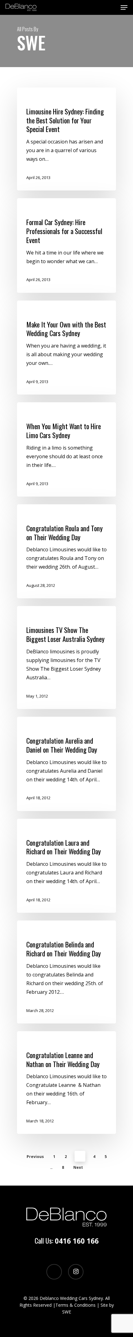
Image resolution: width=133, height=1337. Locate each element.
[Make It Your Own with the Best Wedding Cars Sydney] (66, 348)
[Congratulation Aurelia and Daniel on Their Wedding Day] (66, 764)
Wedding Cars (38, 311)
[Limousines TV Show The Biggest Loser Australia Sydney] (66, 657)
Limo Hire (34, 413)
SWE (66, 1312)
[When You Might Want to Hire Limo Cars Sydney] (66, 449)
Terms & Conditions (75, 1305)
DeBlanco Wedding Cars (47, 515)
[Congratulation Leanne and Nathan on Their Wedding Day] (66, 1082)
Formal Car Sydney (42, 208)
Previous (35, 1156)
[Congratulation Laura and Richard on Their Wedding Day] (66, 866)
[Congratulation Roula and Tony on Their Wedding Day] (66, 551)
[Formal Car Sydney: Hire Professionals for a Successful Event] (66, 245)
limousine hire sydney (45, 98)
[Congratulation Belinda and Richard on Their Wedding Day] (66, 972)
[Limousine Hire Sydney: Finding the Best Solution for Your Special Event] (66, 139)
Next (78, 1167)
